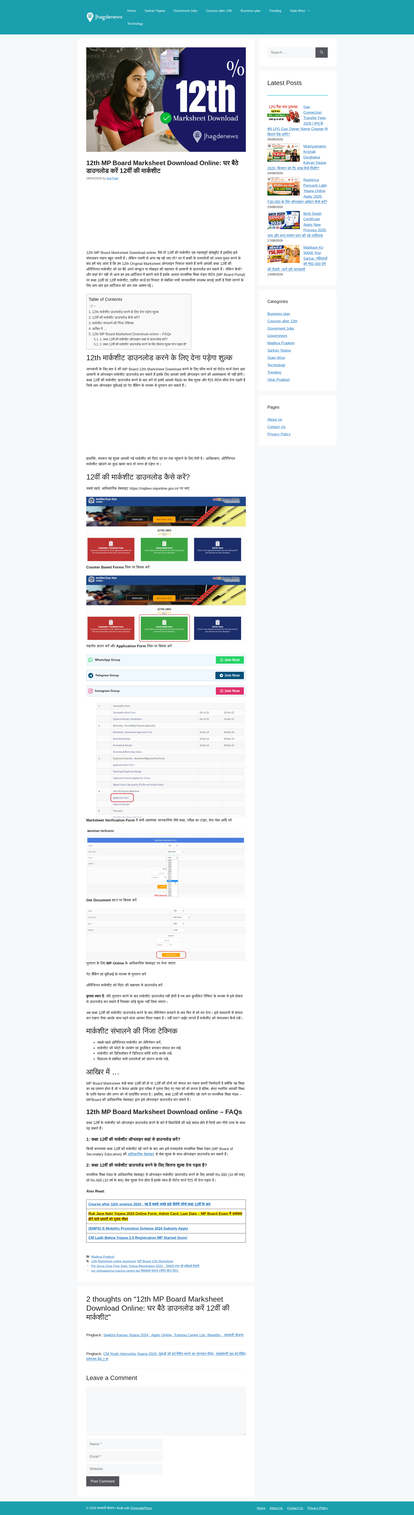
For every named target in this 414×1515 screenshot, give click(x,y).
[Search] (321, 52)
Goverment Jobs (185, 10)
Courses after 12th (219, 10)
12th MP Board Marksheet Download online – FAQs (131, 334)
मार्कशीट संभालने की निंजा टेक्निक (113, 323)
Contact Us (276, 427)
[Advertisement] (166, 218)
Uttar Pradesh (278, 380)
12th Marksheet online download (113, 1261)
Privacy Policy (279, 434)
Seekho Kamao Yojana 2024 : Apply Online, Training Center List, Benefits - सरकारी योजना (173, 1335)
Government (277, 336)
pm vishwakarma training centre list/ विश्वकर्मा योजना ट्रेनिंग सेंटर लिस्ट (135, 1270)
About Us (274, 420)
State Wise (297, 10)
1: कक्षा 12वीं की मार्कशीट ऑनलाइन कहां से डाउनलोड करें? (134, 339)
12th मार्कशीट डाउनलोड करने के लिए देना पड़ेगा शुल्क (125, 312)
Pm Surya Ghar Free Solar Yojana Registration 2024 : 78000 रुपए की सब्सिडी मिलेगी (145, 1266)
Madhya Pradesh (102, 1256)
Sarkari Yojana (154, 10)
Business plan (250, 10)
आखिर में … (99, 329)
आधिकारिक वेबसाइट (141, 1154)
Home (131, 10)
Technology (135, 23)
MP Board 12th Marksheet (155, 1261)
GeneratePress (141, 1508)
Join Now (232, 660)
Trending (275, 10)
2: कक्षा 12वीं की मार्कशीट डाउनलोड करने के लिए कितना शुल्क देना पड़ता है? (143, 344)
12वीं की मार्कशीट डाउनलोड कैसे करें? (116, 317)
